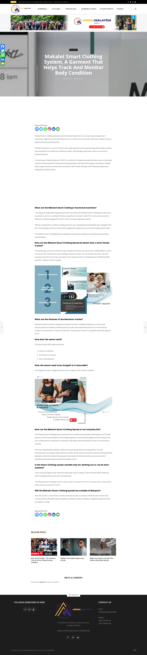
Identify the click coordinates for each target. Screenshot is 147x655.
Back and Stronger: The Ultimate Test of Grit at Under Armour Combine (43, 560)
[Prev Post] (1, 327)
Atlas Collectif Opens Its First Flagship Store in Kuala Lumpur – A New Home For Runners (43, 2)
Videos (120, 9)
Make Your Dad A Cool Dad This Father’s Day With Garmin (101, 559)
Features (73, 50)
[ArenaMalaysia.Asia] (21, 9)
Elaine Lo (69, 78)
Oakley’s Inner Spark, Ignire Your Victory (72, 559)
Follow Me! (74, 595)
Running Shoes (88, 9)
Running (42, 9)
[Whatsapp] (45, 129)
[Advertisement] (73, 113)
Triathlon (70, 9)
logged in (43, 582)
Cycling (56, 9)
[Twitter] (41, 129)
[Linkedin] (54, 129)
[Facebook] (37, 129)
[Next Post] (145, 327)
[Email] (58, 129)
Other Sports (106, 9)
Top (134, 650)
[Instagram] (49, 129)
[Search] (134, 9)
